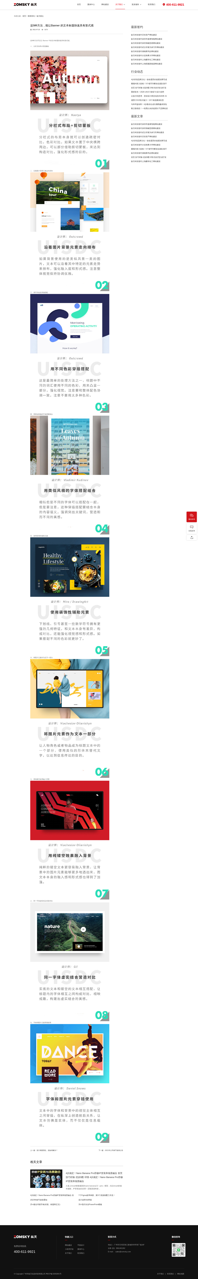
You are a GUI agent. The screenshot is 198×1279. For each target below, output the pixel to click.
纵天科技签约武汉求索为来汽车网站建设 (147, 47)
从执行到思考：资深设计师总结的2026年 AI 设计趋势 (149, 96)
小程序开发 (69, 1249)
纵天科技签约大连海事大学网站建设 (145, 55)
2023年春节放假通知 (38, 1200)
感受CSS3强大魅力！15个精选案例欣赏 (147, 100)
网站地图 (180, 1274)
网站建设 (105, 4)
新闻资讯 (31, 16)
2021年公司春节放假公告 (114, 1150)
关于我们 (119, 4)
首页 (79, 4)
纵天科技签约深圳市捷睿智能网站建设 (146, 39)
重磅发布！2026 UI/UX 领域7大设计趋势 (147, 92)
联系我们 (151, 4)
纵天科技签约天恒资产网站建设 (144, 35)
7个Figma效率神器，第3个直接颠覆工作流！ (96, 1195)
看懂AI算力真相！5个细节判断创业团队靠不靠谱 (149, 84)
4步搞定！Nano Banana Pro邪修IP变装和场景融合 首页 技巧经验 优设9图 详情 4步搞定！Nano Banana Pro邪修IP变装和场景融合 (52, 1196)
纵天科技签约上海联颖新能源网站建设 (146, 64)
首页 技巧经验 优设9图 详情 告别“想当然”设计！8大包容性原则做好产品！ (148, 88)
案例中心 (91, 4)
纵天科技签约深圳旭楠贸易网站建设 (145, 43)
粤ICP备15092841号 (54, 1274)
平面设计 (80, 1245)
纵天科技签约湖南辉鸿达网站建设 (145, 51)
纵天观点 (40, 16)
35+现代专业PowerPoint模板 (90, 1204)
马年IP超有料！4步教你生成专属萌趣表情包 (149, 104)
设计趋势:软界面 (85, 1200)
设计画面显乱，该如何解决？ (47, 1150)
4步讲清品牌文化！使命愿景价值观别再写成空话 (149, 80)
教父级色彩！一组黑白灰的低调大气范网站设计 (149, 109)
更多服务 (135, 4)
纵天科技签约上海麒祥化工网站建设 (145, 60)
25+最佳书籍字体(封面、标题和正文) (45, 1204)
